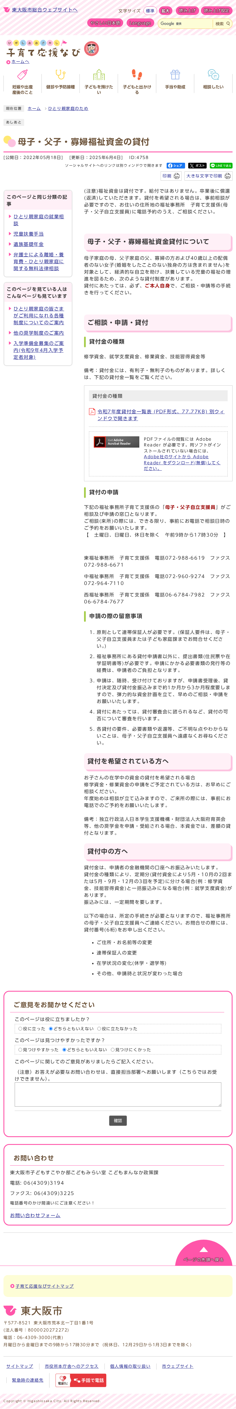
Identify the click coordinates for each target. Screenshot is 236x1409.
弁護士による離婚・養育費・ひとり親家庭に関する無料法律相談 (39, 261)
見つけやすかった (41, 1050)
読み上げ (187, 11)
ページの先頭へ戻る (204, 1260)
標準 (150, 11)
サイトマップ (19, 1366)
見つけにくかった (133, 1050)
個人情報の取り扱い (130, 1366)
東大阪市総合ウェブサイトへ (45, 9)
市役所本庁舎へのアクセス (72, 1366)
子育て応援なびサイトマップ (45, 1286)
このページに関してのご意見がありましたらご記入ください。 (86, 1061)
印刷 (167, 176)
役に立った (34, 1029)
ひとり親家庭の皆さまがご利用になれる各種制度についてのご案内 (39, 315)
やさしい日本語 (105, 23)
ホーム (34, 109)
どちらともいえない (74, 1029)
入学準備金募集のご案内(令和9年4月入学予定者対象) (39, 350)
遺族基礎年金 (29, 244)
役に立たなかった (120, 1029)
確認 (118, 1121)
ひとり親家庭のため (68, 109)
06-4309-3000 (34, 1338)
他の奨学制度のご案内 (39, 333)
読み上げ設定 (216, 11)
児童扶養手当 (29, 234)
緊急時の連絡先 (27, 1380)
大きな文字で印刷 (204, 176)
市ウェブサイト (177, 1366)
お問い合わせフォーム (35, 1215)
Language (140, 23)
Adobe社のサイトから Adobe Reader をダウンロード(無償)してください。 (182, 463)
